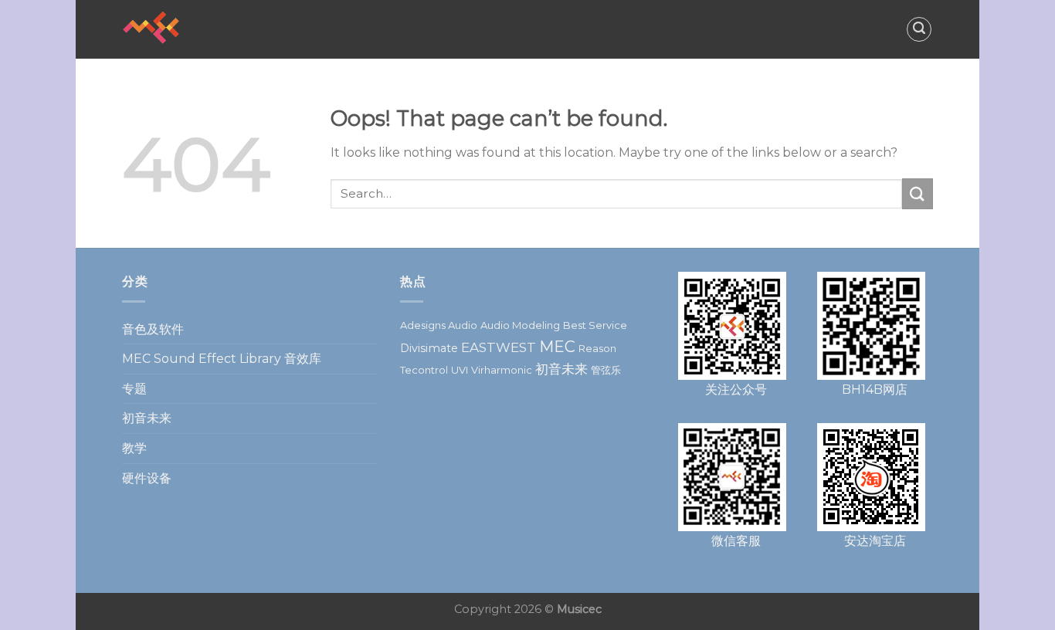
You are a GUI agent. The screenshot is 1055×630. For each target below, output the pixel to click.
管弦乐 (606, 370)
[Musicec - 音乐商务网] (199, 29)
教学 (134, 448)
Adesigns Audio (438, 325)
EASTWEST (498, 347)
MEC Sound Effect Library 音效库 (221, 358)
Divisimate (429, 348)
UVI (459, 370)
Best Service (595, 325)
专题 (134, 388)
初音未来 (146, 418)
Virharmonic (501, 370)
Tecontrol (424, 370)
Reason (597, 348)
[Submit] (917, 193)
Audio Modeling (520, 325)
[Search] (919, 29)
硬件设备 (146, 478)
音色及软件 (153, 329)
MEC (557, 346)
